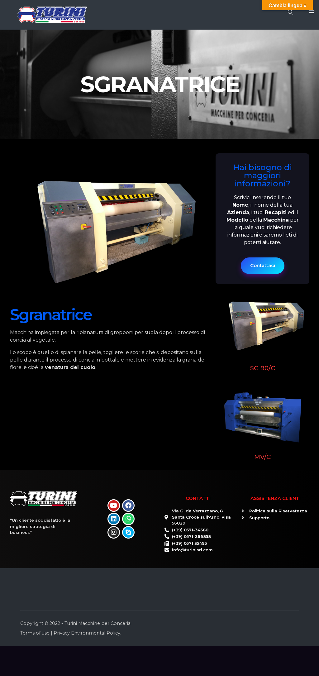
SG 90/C (262, 368)
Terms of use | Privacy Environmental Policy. (70, 633)
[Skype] (128, 532)
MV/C (262, 457)
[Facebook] (128, 505)
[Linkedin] (113, 519)
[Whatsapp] (128, 519)
